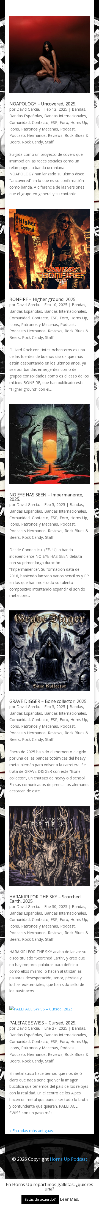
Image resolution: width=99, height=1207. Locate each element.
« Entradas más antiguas (31, 1130)
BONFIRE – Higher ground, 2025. (42, 299)
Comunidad (19, 122)
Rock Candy (32, 142)
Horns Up (78, 122)
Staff (49, 142)
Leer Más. (69, 1199)
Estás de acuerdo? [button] (40, 1199)
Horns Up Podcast (68, 1159)
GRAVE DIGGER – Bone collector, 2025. (48, 701)
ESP (54, 122)
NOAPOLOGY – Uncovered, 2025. (42, 104)
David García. (28, 109)
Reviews (55, 135)
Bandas (78, 109)
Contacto (40, 122)
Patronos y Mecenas (39, 129)
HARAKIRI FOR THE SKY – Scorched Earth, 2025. (45, 899)
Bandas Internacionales (65, 115)
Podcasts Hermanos (27, 135)
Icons (14, 129)
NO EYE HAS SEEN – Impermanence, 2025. (46, 497)
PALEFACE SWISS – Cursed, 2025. (42, 1023)
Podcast (67, 129)
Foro (64, 122)
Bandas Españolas (25, 115)
